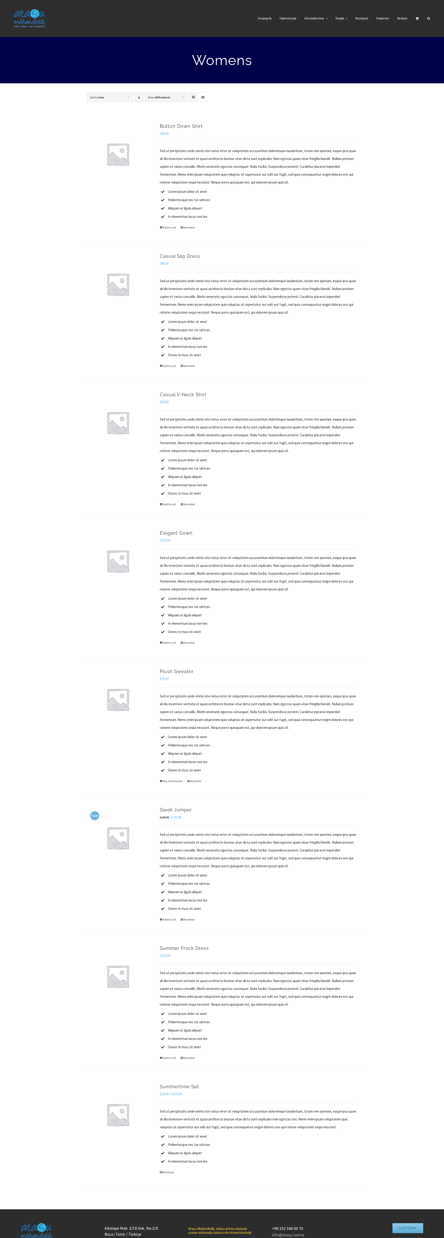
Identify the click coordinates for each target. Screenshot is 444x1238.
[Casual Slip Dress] (118, 284)
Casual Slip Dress (180, 256)
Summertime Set (179, 1086)
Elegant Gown (176, 533)
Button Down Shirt (181, 126)
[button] (428, 18)
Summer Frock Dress (184, 948)
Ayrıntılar (189, 227)
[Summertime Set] (118, 1114)
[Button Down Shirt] (118, 154)
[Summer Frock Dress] (118, 976)
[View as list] (202, 97)
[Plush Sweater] (118, 699)
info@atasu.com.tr (288, 1235)
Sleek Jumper (176, 810)
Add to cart (169, 227)
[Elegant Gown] (118, 561)
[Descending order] (138, 97)
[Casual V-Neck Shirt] (118, 422)
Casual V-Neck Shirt (183, 394)
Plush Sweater (177, 671)
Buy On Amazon (172, 781)
